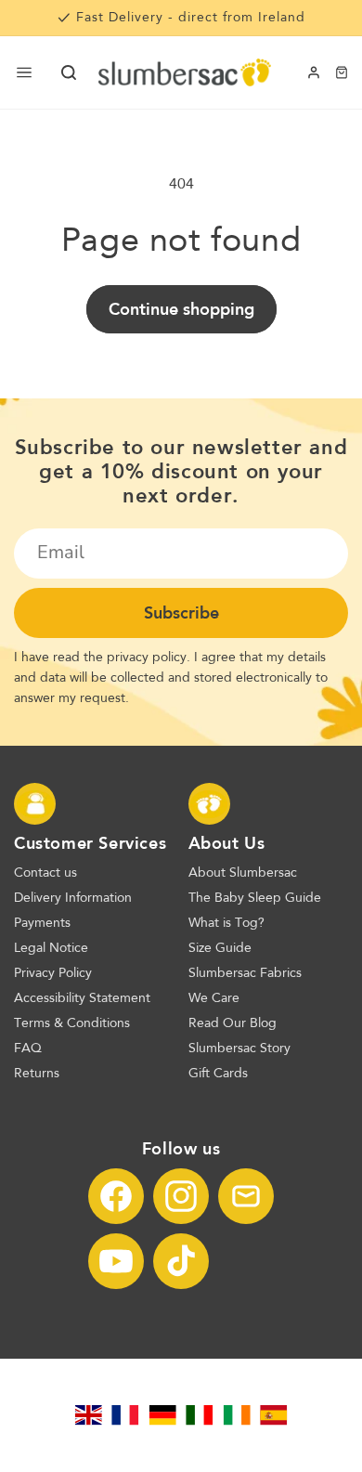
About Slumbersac (242, 872)
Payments (42, 923)
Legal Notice (51, 948)
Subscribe (181, 613)
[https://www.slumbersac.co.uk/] (88, 1415)
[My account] (313, 72)
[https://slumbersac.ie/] (237, 1415)
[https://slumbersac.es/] (274, 1415)
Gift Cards (218, 1073)
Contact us (45, 872)
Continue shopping (181, 309)
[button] (68, 72)
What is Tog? (226, 923)
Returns (36, 1073)
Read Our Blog (232, 1023)
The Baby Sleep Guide (254, 898)
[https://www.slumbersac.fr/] (125, 1415)
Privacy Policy (53, 973)
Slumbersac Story (239, 1048)
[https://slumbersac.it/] (199, 1415)
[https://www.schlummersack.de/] (162, 1415)
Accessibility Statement (82, 998)
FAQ (28, 1048)
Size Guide (220, 948)
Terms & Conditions (72, 1023)
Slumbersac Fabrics (245, 973)
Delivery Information (73, 898)
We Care (213, 998)
